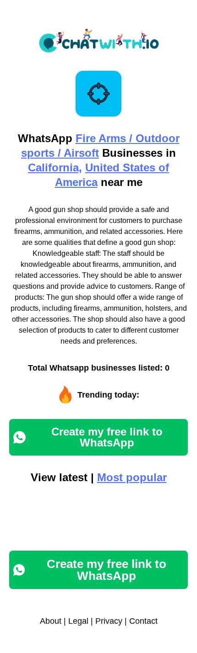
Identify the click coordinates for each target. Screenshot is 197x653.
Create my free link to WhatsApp (107, 437)
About (50, 621)
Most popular (132, 477)
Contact (143, 621)
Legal (78, 621)
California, (55, 167)
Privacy (108, 621)
